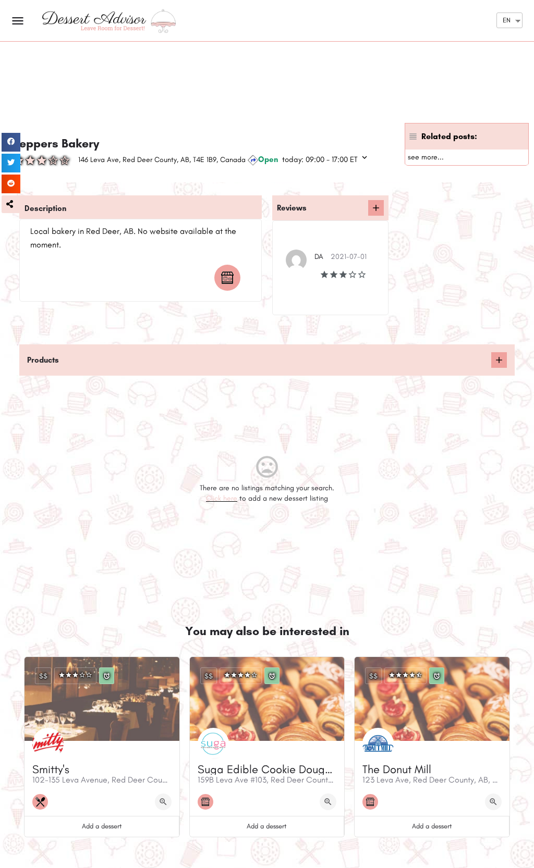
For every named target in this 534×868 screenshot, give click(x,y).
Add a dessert (102, 826)
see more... (426, 157)
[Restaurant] (42, 802)
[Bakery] (230, 278)
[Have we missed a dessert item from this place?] (499, 360)
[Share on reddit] (11, 184)
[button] (11, 204)
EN (507, 20)
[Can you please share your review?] (376, 208)
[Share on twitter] (11, 163)
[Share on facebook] (11, 142)
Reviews (292, 208)
